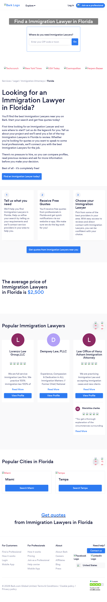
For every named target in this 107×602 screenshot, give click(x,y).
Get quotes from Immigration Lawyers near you (53, 249)
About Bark (61, 551)
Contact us (96, 550)
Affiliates (60, 560)
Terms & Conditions (47, 586)
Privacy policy (9, 589)
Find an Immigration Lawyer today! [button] (22, 176)
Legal (16, 81)
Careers (60, 556)
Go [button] (74, 41)
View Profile (18, 395)
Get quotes (53, 515)
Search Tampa (80, 488)
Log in (71, 5)
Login (5, 560)
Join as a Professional (38, 560)
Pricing (31, 556)
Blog (58, 564)
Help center (34, 564)
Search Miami (27, 488)
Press (58, 568)
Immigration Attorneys (33, 81)
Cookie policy (67, 586)
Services (6, 81)
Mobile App (8, 564)
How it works (8, 556)
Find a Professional (11, 551)
